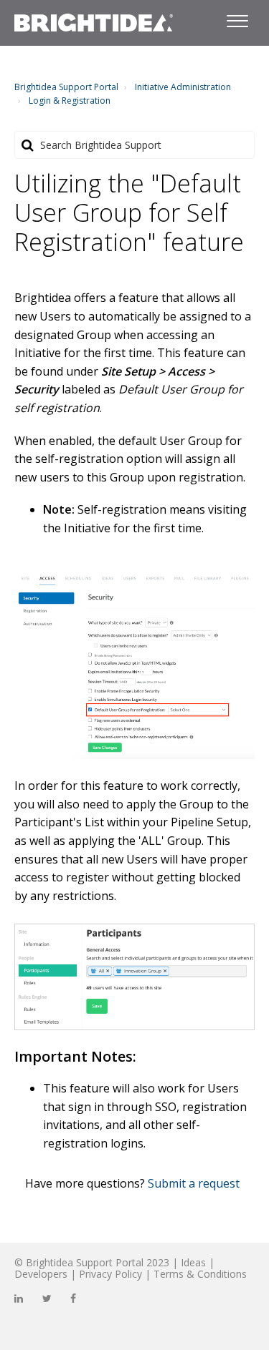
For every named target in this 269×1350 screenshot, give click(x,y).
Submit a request (194, 1183)
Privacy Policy (110, 1274)
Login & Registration (69, 100)
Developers (40, 1274)
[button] (237, 18)
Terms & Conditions (200, 1274)
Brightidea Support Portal (66, 87)
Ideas (193, 1262)
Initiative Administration (183, 87)
